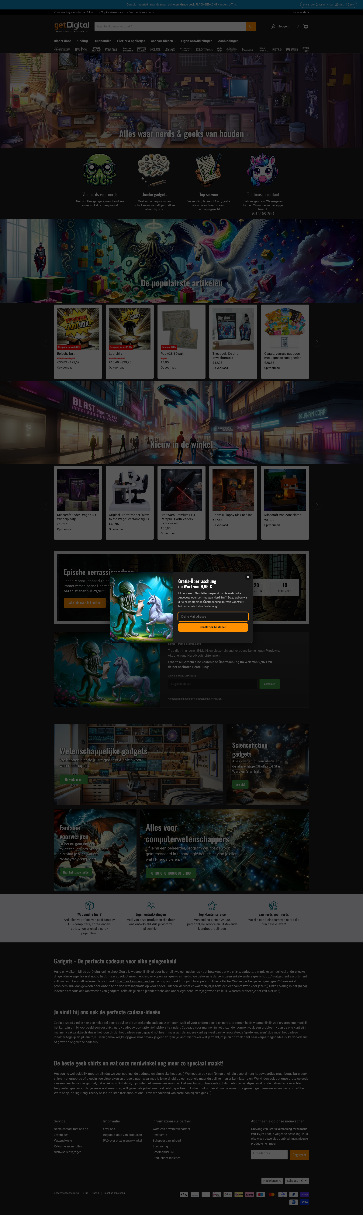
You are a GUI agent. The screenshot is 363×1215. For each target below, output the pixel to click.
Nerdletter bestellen (212, 627)
